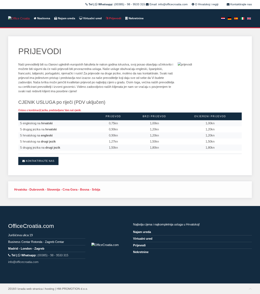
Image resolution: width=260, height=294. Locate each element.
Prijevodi (114, 18)
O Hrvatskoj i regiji (206, 4)
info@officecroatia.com (173, 4)
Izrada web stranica (30, 288)
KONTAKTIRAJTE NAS (39, 161)
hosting (49, 288)
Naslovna (43, 18)
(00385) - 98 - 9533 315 (129, 4)
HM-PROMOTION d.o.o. (72, 288)
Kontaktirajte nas (241, 4)
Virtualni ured (92, 18)
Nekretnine (136, 18)
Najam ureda (66, 18)
